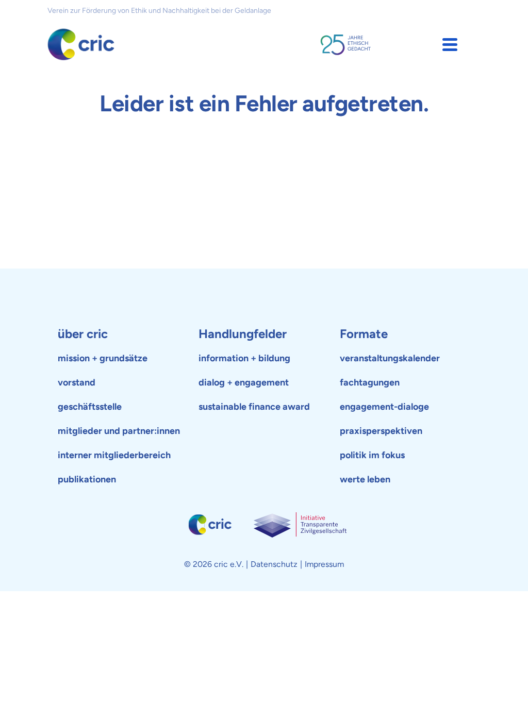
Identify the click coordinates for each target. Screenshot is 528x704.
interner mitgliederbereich (114, 455)
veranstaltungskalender (390, 358)
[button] (450, 45)
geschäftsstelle (90, 406)
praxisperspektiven (381, 431)
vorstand (76, 382)
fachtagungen (370, 382)
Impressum (324, 564)
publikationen (87, 479)
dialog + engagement (244, 382)
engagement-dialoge (384, 406)
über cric (83, 333)
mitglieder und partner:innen (119, 431)
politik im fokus (372, 455)
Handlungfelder (243, 333)
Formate (364, 333)
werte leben (365, 479)
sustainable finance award (254, 406)
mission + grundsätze (102, 358)
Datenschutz (274, 564)
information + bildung (244, 358)
